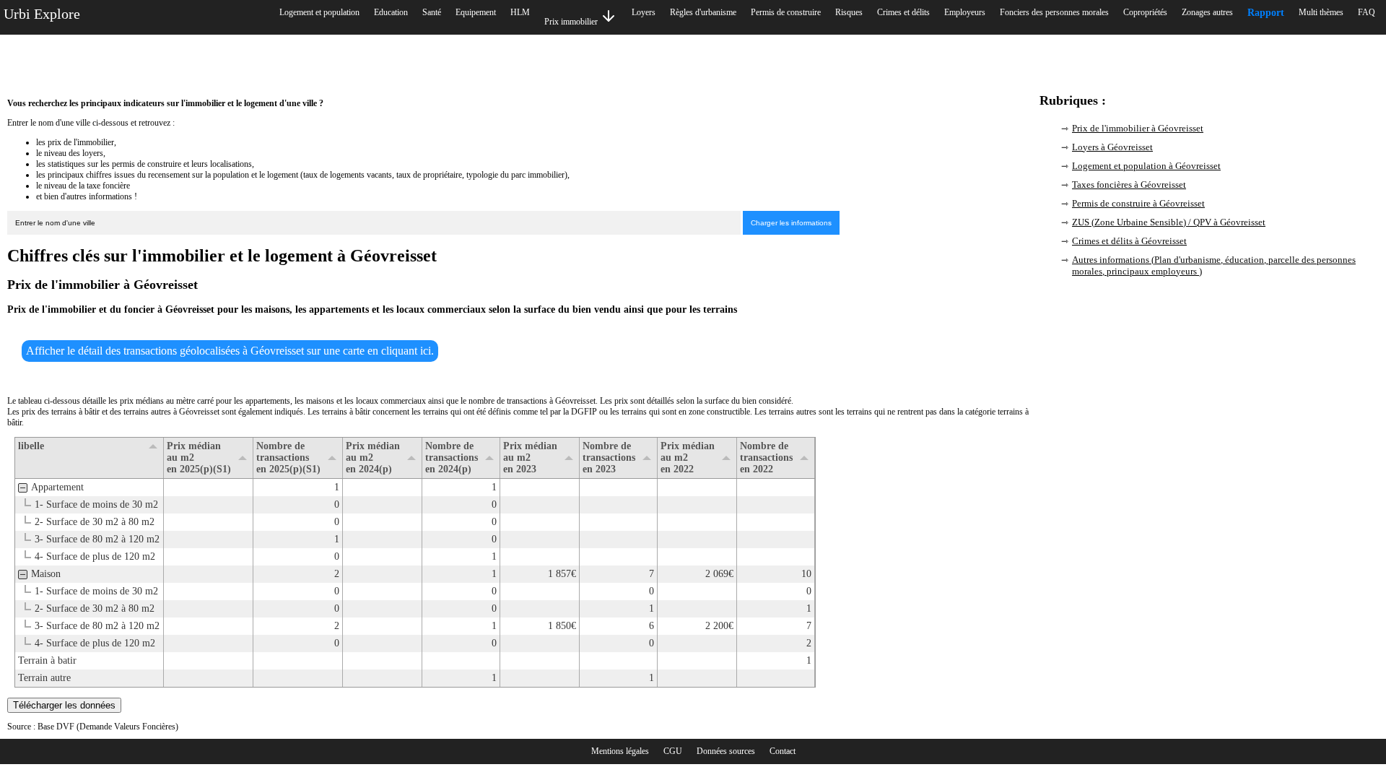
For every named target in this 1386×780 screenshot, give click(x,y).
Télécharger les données (64, 705)
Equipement (476, 12)
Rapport (1265, 12)
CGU (672, 751)
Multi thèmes (1321, 12)
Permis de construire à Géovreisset (1138, 203)
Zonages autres (1207, 12)
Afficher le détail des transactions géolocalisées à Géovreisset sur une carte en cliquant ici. (230, 350)
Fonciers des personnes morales (1054, 12)
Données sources (726, 751)
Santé (431, 12)
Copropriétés (1145, 12)
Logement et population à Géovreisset (1146, 165)
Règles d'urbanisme (703, 12)
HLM (520, 12)
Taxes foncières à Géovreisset (1129, 184)
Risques (849, 12)
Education (391, 12)
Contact (783, 751)
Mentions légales (620, 751)
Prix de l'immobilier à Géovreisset (1137, 128)
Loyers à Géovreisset (1112, 147)
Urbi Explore (42, 14)
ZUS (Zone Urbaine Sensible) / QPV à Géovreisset (1168, 222)
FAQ (1366, 12)
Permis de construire (786, 12)
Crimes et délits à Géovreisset (1129, 240)
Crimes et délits (903, 12)
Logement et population (319, 12)
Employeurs (964, 12)
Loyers (643, 12)
